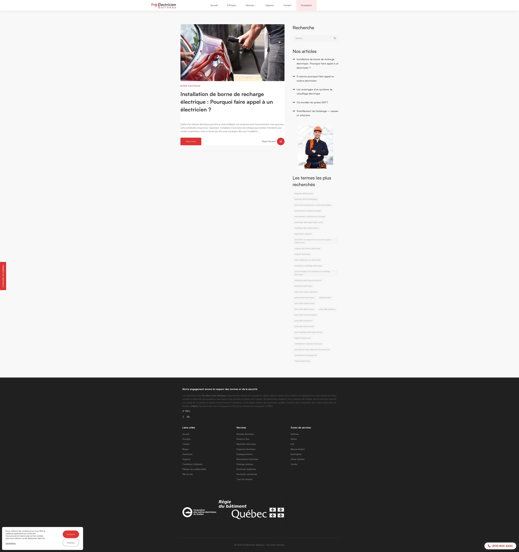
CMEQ (194, 406)
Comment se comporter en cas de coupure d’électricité (313, 241)
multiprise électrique (303, 286)
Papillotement (325, 297)
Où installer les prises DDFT (312, 102)
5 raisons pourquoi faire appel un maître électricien (315, 78)
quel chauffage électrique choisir (308, 332)
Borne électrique (190, 86)
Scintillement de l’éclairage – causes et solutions (317, 113)
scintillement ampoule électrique (308, 344)
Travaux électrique (302, 361)
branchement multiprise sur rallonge (310, 216)
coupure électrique (302, 254)
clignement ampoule (303, 234)
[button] (500, 546)
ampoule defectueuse (304, 193)
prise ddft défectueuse (304, 309)
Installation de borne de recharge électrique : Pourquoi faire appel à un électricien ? (226, 102)
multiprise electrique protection (308, 280)
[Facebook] (183, 417)
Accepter (71, 534)
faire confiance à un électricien (308, 260)
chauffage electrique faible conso (309, 222)
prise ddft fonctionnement (306, 315)
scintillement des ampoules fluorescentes (312, 349)
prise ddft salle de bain (304, 326)
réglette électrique (303, 338)
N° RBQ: (186, 411)
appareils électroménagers (306, 199)
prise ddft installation (304, 321)
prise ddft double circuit (305, 303)
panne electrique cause (304, 297)
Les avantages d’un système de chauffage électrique (314, 91)
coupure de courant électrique (307, 248)
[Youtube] (188, 417)
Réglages (71, 542)
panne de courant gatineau (306, 292)
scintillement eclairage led (306, 355)
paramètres (11, 543)
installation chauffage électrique (308, 266)
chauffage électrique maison (306, 228)
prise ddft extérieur (327, 309)
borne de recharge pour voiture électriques (313, 205)
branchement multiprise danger (308, 211)
